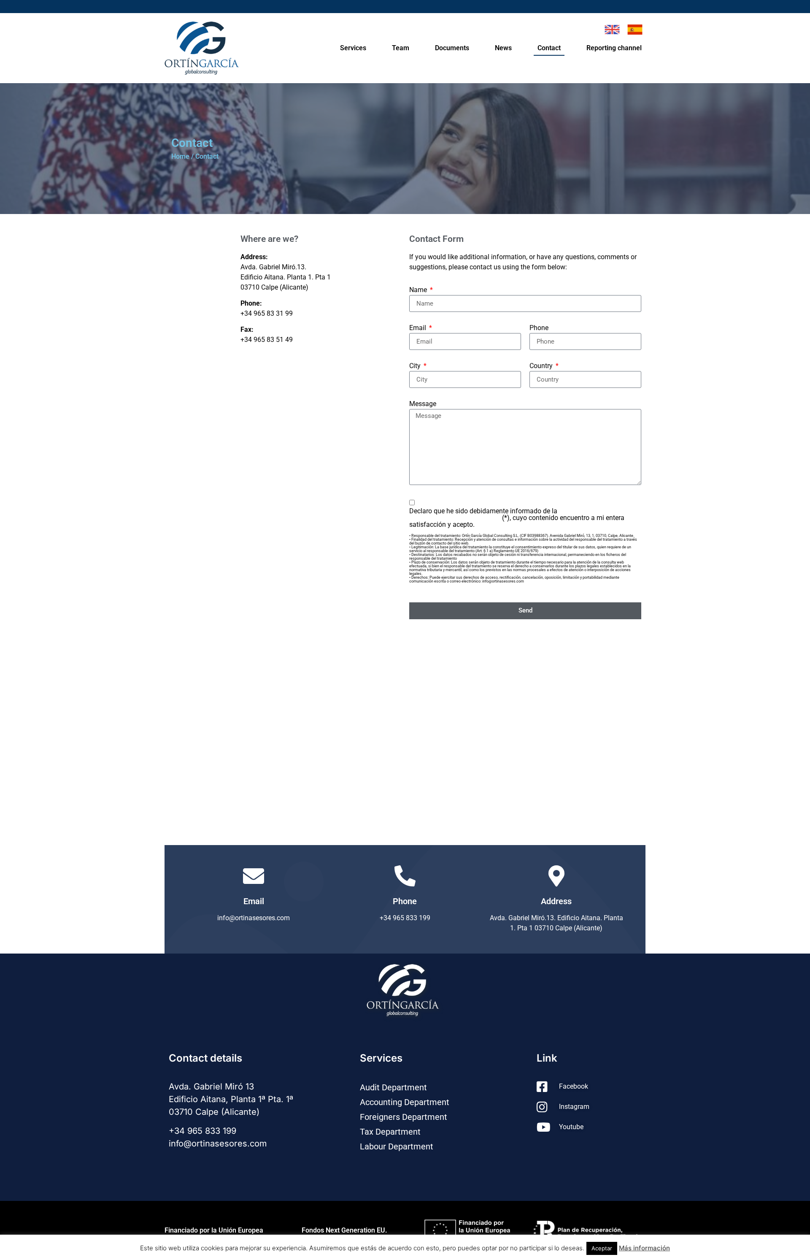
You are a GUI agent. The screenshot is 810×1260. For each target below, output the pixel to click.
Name (419, 290)
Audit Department (393, 1087)
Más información (644, 1248)
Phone (538, 328)
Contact (549, 48)
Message (422, 404)
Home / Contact (195, 156)
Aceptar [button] (601, 1248)
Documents (452, 48)
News (503, 48)
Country (541, 366)
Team (400, 48)
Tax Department (390, 1132)
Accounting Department (404, 1102)
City (415, 366)
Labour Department (396, 1146)
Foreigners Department (403, 1117)
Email (418, 328)
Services (353, 48)
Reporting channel (614, 48)
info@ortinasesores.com (218, 1143)
